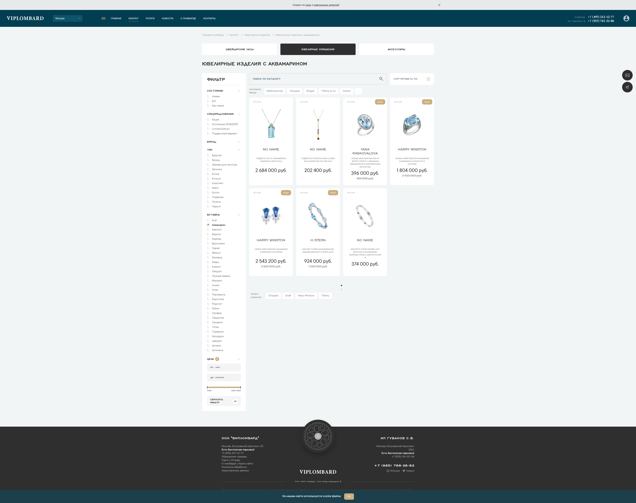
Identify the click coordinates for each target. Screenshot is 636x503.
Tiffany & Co (328, 91)
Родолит (217, 304)
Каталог (133, 18)
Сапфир (217, 313)
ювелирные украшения (317, 49)
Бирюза (216, 239)
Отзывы (235, 460)
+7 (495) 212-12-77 (601, 17)
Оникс (215, 285)
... (358, 91)
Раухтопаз (218, 299)
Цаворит (217, 341)
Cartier (347, 91)
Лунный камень (221, 276)
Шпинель (217, 350)
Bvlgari (311, 91)
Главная (116, 18)
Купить (271, 180)
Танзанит (217, 322)
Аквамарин (218, 225)
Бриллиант (218, 243)
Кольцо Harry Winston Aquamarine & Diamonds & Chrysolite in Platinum (412, 161)
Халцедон (218, 336)
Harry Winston (306, 295)
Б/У (214, 101)
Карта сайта (246, 463)
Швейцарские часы (240, 49)
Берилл (216, 234)
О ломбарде (188, 18)
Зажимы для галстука (224, 164)
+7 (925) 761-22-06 (601, 21)
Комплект (217, 183)
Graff (288, 295)
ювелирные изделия (326, 5)
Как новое (218, 105)
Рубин (215, 308)
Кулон (215, 192)
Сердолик (218, 317)
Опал (215, 290)
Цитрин (216, 345)
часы (308, 5)
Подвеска (217, 197)
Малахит (217, 280)
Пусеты (216, 201)
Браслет (217, 155)
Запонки (217, 169)
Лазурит (217, 271)
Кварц (215, 262)
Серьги (216, 206)
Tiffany (325, 295)
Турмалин (218, 331)
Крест (215, 188)
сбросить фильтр (216, 401)
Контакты (209, 18)
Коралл (216, 266)
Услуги (150, 18)
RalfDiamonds (275, 91)
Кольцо (216, 178)
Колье (215, 174)
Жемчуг (216, 253)
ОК (349, 496)
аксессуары (396, 49)
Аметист (217, 229)
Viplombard (25, 19)
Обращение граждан (234, 456)
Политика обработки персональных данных (235, 469)
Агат (214, 220)
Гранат (216, 248)
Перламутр (218, 294)
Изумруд (217, 257)
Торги (225, 460)
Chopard (295, 91)
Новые (216, 96)
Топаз (215, 327)
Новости (167, 18)
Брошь (216, 160)
